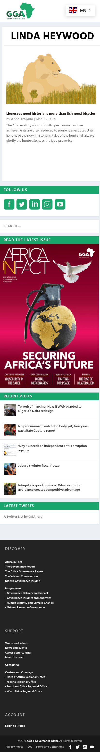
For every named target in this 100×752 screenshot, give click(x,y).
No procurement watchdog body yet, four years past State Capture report (53, 429)
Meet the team (14, 657)
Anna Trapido (22, 119)
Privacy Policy (14, 746)
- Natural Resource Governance (25, 607)
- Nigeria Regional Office (20, 682)
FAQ (29, 746)
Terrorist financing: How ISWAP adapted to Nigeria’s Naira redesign (50, 409)
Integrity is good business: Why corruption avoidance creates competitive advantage (50, 488)
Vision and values (16, 643)
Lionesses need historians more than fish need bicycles (50, 114)
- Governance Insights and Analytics (28, 598)
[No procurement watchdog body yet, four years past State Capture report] (10, 430)
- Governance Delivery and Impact (26, 593)
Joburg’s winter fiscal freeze (38, 466)
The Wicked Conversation (21, 576)
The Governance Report (20, 566)
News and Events (16, 648)
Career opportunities (18, 652)
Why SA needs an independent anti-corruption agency (52, 448)
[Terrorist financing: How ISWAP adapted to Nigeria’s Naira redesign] (10, 410)
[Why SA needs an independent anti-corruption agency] (10, 449)
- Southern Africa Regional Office (26, 686)
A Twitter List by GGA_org (23, 517)
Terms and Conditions (50, 746)
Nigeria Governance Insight (22, 581)
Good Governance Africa (42, 741)
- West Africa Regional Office (23, 691)
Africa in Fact (13, 562)
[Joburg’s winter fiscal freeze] (10, 469)
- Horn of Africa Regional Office (25, 677)
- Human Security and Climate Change (29, 603)
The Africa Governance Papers (24, 571)
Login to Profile (15, 726)
